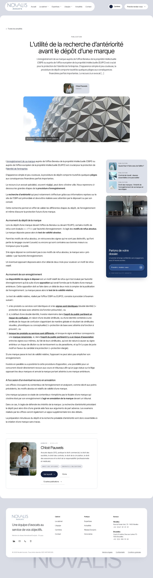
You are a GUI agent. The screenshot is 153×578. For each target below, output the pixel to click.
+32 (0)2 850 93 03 (121, 539)
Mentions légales (107, 552)
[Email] (20, 541)
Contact (88, 7)
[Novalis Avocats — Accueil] (17, 6)
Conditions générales (134, 552)
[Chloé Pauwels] (23, 459)
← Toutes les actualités (14, 29)
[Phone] (25, 541)
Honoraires (88, 534)
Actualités (78, 7)
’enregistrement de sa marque (21, 161)
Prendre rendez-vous (136, 6)
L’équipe (67, 7)
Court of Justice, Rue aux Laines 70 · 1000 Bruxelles (125, 535)
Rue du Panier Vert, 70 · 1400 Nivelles (125, 524)
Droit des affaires (50, 466)
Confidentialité (120, 552)
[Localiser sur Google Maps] (31, 541)
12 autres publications (52, 481)
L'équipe (58, 525)
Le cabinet (43, 7)
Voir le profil (49, 474)
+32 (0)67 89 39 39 (121, 527)
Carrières (117, 6)
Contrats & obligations (71, 466)
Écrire (65, 474)
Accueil (33, 7)
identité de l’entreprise (17, 168)
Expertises (55, 7)
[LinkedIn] (14, 541)
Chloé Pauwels (52, 447)
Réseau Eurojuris (90, 530)
